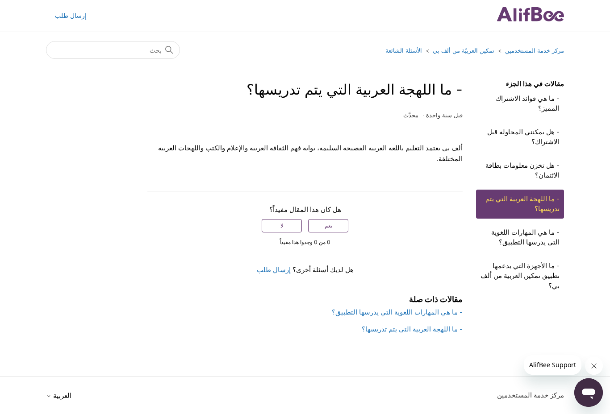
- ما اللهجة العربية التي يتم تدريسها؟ (522, 204)
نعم (328, 225)
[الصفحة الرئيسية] (530, 19)
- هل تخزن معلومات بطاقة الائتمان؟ (522, 170)
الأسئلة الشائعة (403, 50)
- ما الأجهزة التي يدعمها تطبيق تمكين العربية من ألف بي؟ (520, 275)
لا (282, 225)
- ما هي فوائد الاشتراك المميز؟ (528, 103)
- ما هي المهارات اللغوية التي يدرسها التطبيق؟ (525, 237)
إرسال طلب (71, 15)
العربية (61, 395)
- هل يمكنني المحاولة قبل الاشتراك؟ (523, 137)
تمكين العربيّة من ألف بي (463, 50)
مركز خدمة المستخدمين (534, 50)
